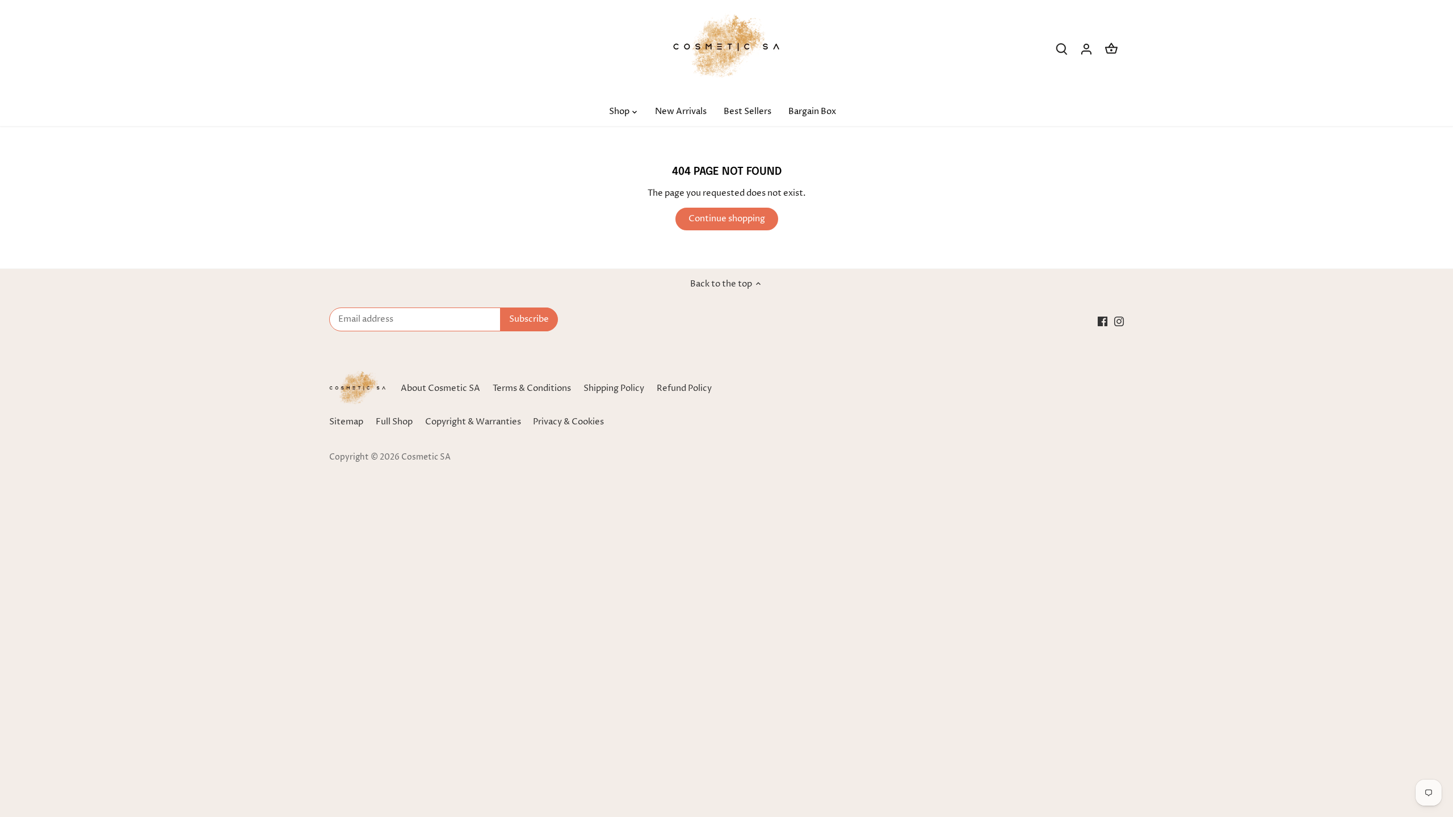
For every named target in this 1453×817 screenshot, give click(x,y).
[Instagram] (1119, 321)
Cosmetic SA (426, 457)
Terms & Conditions (532, 388)
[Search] (1061, 49)
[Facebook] (1102, 321)
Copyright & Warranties (473, 422)
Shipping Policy (613, 388)
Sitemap (346, 422)
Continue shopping (726, 219)
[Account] (1086, 49)
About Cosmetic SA (440, 388)
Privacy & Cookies (568, 422)
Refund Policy (684, 388)
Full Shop (394, 422)
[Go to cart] (1111, 49)
